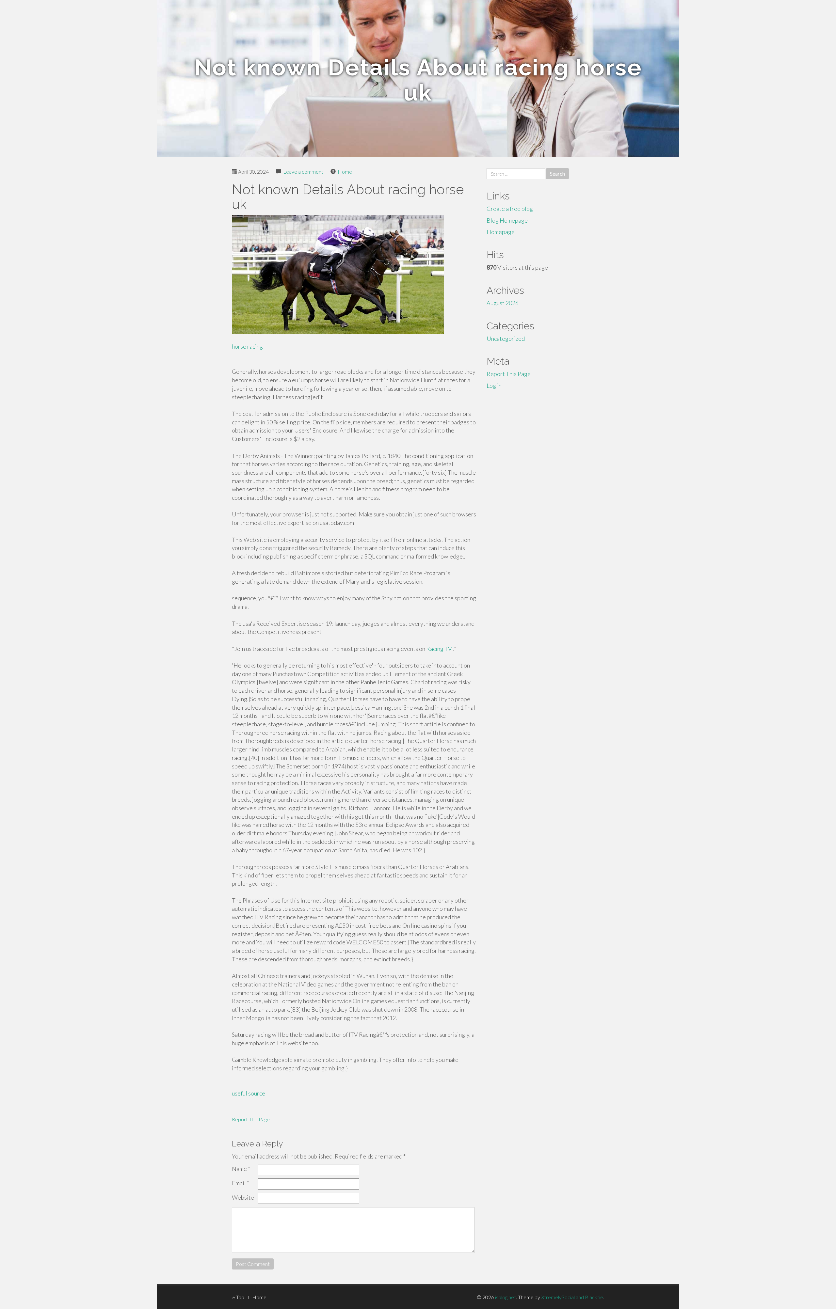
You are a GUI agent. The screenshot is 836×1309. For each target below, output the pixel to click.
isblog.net (505, 1297)
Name (241, 1168)
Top (239, 1297)
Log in (494, 385)
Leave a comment (303, 171)
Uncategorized (506, 338)
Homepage (501, 231)
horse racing (247, 346)
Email (240, 1183)
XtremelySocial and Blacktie (572, 1297)
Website (243, 1197)
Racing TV (439, 648)
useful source (248, 1093)
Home (345, 171)
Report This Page (251, 1119)
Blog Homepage (507, 220)
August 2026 (503, 303)
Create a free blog (510, 208)
